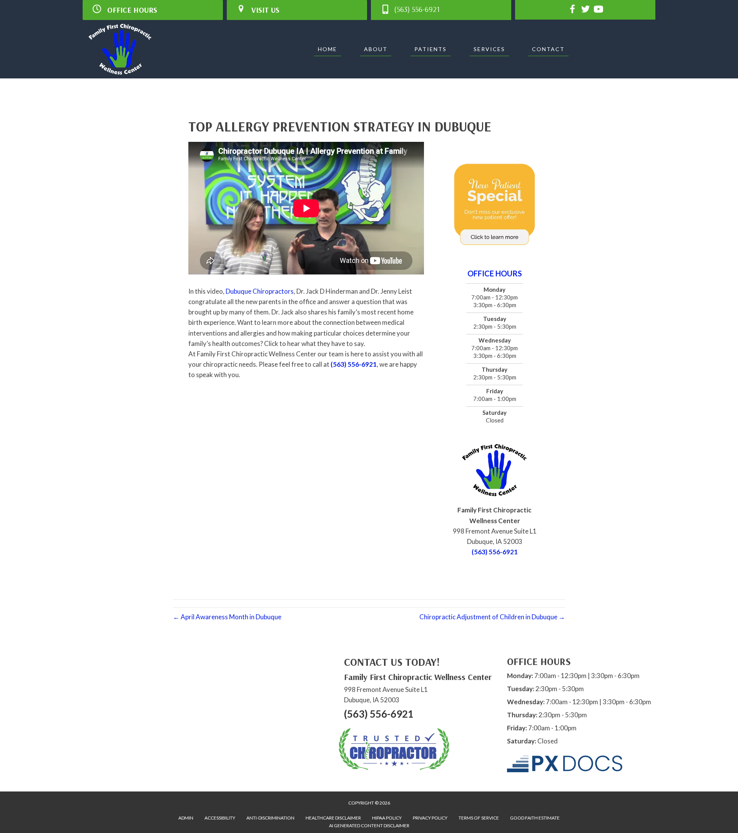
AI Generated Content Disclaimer (369, 825)
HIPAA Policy (387, 818)
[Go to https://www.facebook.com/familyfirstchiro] (572, 10)
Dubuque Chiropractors (260, 291)
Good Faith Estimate (535, 818)
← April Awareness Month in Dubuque (227, 617)
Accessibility (219, 818)
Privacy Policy (430, 818)
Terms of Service (479, 818)
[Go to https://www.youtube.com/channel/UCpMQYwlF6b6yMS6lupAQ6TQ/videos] (598, 10)
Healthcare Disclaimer (333, 818)
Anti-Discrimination (270, 818)
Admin (185, 818)
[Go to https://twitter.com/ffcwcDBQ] (585, 10)
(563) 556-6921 (354, 364)
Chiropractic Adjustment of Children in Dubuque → (492, 617)
